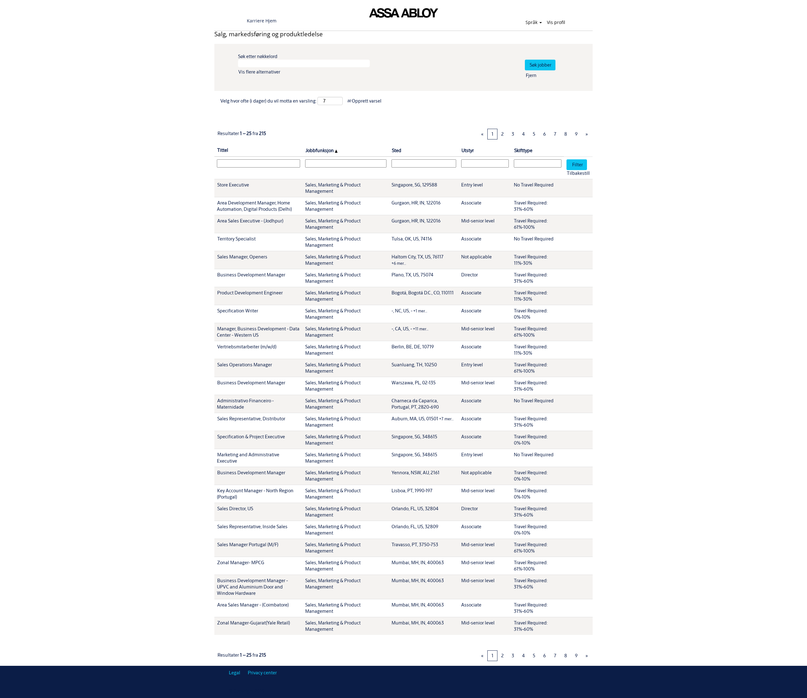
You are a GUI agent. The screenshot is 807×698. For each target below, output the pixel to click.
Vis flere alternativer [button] (259, 72)
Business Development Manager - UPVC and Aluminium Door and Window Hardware (252, 586)
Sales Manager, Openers (242, 257)
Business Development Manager (251, 275)
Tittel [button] (222, 150)
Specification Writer (237, 311)
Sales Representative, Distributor (251, 419)
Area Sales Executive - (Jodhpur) (250, 221)
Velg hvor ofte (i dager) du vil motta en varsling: (268, 101)
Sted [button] (396, 150)
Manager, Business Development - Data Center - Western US (258, 332)
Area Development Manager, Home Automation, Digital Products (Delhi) (254, 206)
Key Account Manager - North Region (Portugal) (255, 494)
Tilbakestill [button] (578, 173)
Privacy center (262, 673)
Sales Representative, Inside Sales (252, 526)
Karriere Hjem (261, 21)
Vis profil (556, 22)
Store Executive (233, 185)
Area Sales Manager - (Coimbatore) (253, 605)
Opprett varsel (366, 101)
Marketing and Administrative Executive (248, 458)
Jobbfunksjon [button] (320, 150)
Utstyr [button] (468, 150)
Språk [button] (532, 22)
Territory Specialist (236, 239)
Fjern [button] (531, 75)
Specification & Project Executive (251, 437)
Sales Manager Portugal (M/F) (247, 544)
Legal (234, 673)
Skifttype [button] (523, 150)
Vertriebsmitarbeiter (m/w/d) (246, 347)
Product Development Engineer (250, 293)
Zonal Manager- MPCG (240, 562)
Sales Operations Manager (244, 365)
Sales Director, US (235, 509)
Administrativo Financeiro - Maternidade (245, 404)
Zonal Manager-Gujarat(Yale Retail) (253, 623)
